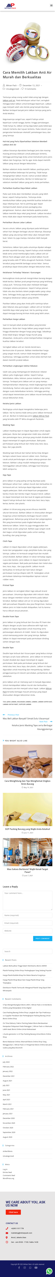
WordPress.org (8, 1178)
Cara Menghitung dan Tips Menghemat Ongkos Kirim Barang (27, 782)
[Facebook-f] (19, 1267)
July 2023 (6, 1062)
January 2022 (8, 1071)
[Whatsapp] (30, 1267)
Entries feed (7, 1172)
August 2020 (7, 1137)
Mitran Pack (11, 85)
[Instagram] (24, 1267)
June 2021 (6, 1090)
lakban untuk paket (10, 704)
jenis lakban (11, 702)
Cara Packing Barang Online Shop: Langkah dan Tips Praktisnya (27, 1012)
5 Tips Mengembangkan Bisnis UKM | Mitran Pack (22, 1005)
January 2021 (8, 1113)
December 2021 (9, 1076)
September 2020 (9, 1132)
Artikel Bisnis (7, 1151)
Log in (5, 1169)
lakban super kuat (45, 702)
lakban (34, 702)
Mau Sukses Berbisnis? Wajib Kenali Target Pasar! (27, 870)
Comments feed (9, 1175)
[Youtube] (36, 1267)
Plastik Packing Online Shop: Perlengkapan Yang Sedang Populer (27, 970)
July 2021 (6, 1085)
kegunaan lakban (24, 702)
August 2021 (7, 1081)
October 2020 (8, 1127)
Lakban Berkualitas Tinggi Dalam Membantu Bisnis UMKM (25, 966)
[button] (51, 5)
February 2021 (8, 1109)
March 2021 (7, 1104)
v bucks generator (9, 1034)
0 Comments (30, 89)
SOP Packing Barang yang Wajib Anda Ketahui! (27, 829)
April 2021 (6, 1099)
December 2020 (9, 1118)
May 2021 (6, 1095)
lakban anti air (9, 100)
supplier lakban (25, 704)
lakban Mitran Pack (41, 416)
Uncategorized (12, 89)
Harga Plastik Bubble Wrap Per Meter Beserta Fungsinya (24, 975)
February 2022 (8, 1066)
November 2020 (9, 1123)
